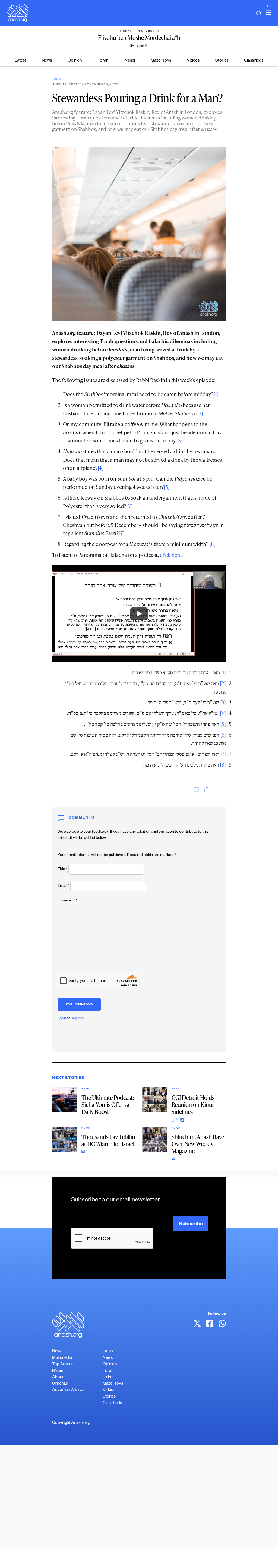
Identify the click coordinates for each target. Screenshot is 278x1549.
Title (63, 869)
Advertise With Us (68, 1390)
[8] (213, 544)
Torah (102, 61)
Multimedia (62, 1358)
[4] (100, 467)
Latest (20, 61)
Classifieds (253, 61)
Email (64, 886)
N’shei (129, 61)
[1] (216, 394)
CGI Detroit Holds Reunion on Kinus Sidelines (193, 1104)
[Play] (139, 613)
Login (62, 1019)
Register (77, 1019)
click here (171, 554)
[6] (130, 506)
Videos (193, 61)
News (47, 61)
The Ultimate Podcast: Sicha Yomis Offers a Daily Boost (107, 1104)
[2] (200, 413)
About (58, 1377)
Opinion (75, 61)
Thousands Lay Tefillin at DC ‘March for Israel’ (108, 1140)
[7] (121, 533)
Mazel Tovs (161, 61)
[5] (166, 486)
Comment (67, 901)
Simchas (60, 1384)
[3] (179, 440)
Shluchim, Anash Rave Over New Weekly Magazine (198, 1144)
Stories (221, 61)
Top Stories (62, 1364)
